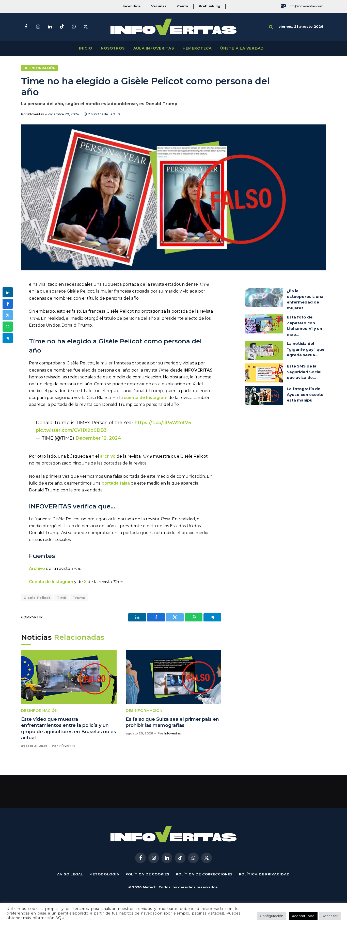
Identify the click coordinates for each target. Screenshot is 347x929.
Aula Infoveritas (153, 48)
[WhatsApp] (8, 327)
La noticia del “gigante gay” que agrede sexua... (305, 349)
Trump (79, 598)
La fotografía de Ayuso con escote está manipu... (305, 394)
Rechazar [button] (330, 916)
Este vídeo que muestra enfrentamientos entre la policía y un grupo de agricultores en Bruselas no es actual (68, 728)
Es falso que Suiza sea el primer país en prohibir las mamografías (172, 722)
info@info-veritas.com (306, 6)
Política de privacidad (264, 874)
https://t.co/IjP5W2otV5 (163, 422)
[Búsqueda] (271, 27)
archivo (108, 456)
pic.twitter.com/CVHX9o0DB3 (71, 430)
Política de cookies (147, 874)
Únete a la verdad (242, 48)
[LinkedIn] (8, 292)
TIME (61, 598)
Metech (149, 887)
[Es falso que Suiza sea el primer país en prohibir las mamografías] (173, 677)
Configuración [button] (271, 916)
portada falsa (116, 483)
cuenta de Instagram (145, 397)
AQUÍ (60, 918)
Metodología (104, 874)
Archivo (37, 568)
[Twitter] (8, 315)
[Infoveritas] (173, 26)
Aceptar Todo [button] (303, 916)
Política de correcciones (204, 874)
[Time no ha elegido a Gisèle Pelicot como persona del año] (173, 197)
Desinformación (40, 68)
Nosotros (113, 48)
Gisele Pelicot (37, 598)
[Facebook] (8, 304)
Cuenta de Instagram (51, 581)
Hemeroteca (197, 48)
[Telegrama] (8, 338)
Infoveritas (35, 114)
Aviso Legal (70, 874)
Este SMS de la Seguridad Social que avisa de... (304, 372)
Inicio (85, 48)
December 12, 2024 (98, 438)
